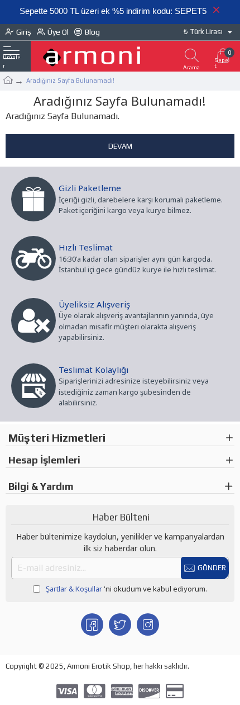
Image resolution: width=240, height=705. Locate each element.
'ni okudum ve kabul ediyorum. (126, 589)
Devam (120, 146)
